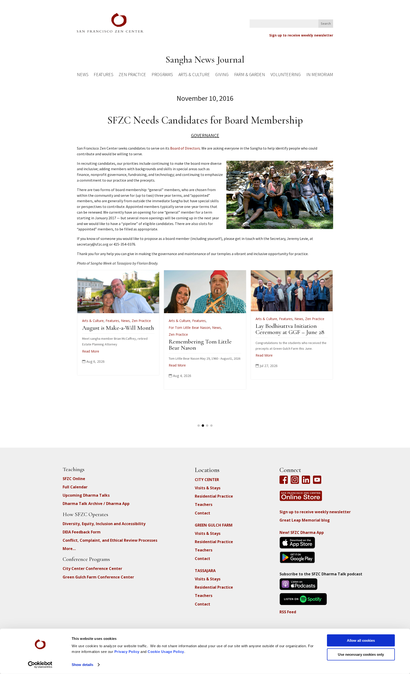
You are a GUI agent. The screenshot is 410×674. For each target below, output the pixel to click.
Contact (202, 513)
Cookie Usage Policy (166, 652)
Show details (82, 665)
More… (69, 548)
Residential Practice (214, 496)
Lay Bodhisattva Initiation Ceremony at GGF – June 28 (165, 329)
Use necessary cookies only (361, 654)
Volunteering (285, 75)
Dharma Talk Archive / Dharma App (96, 503)
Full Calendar (75, 487)
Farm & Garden (249, 75)
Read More (139, 355)
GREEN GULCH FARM (214, 525)
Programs (162, 75)
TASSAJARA (205, 570)
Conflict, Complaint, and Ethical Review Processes (110, 540)
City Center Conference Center (92, 568)
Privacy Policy (127, 652)
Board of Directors (185, 148)
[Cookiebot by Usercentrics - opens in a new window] (40, 664)
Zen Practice (132, 75)
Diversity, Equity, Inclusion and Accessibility (104, 523)
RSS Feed (288, 611)
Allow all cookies (361, 640)
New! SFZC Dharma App (302, 532)
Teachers (203, 504)
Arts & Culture (194, 75)
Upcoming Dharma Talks (86, 495)
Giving (221, 75)
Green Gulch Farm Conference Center (98, 577)
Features (103, 75)
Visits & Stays (207, 488)
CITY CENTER (207, 479)
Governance (205, 135)
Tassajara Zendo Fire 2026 (248, 327)
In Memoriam (319, 75)
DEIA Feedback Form (82, 532)
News (82, 75)
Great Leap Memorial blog (305, 520)
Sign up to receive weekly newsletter (301, 35)
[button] (198, 425)
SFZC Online (74, 478)
